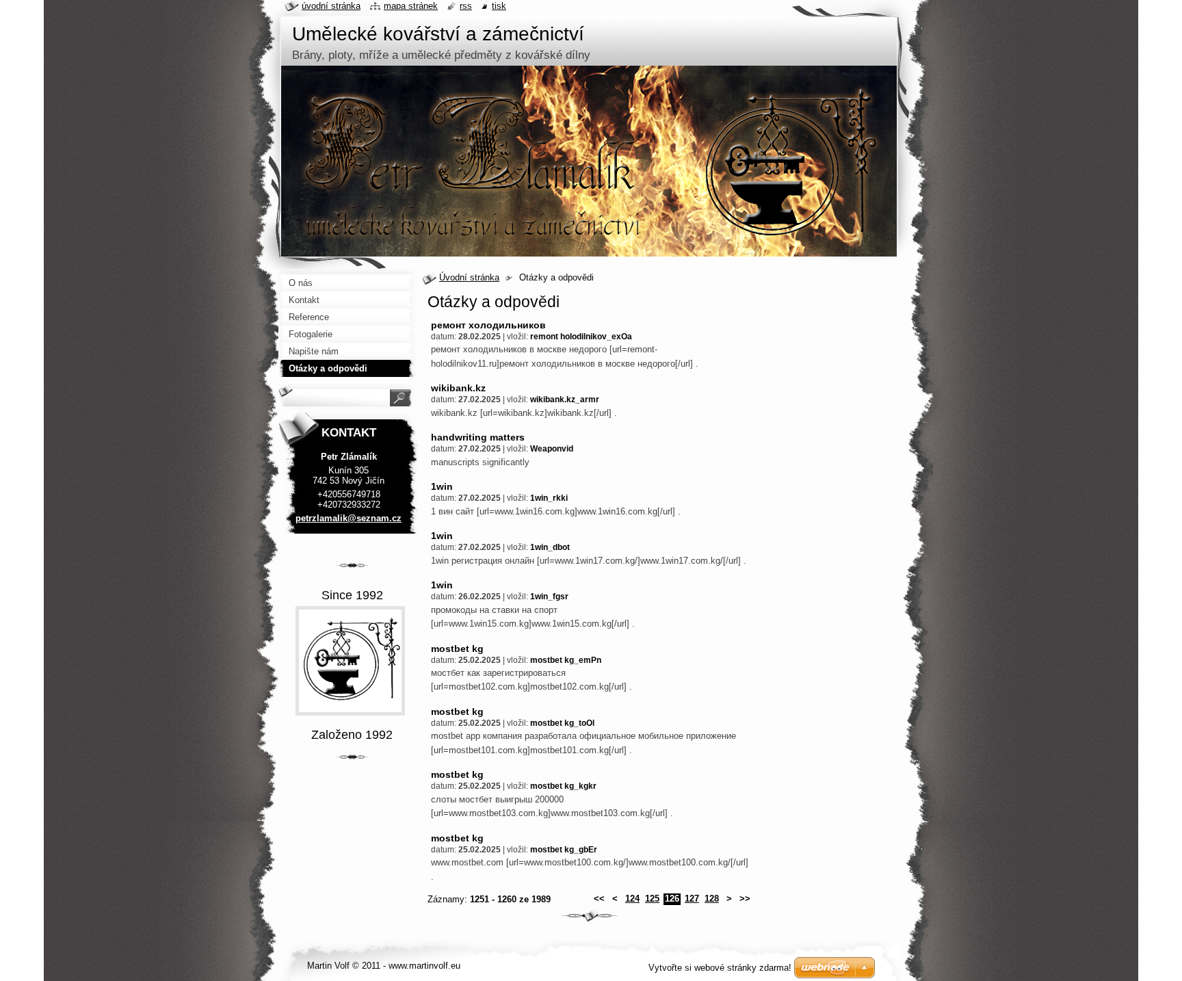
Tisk (499, 6)
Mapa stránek (411, 6)
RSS (466, 6)
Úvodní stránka (469, 277)
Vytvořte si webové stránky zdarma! (719, 968)
